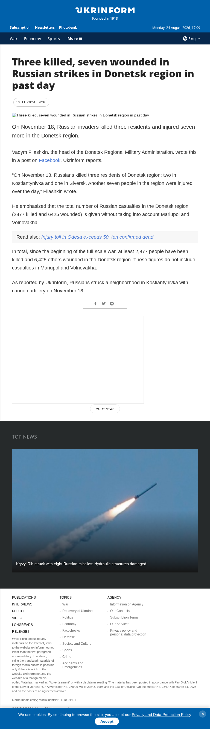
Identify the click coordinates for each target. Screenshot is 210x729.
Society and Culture (77, 644)
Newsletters (45, 27)
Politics (67, 617)
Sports (54, 38)
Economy (32, 38)
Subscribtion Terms (124, 617)
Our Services (119, 624)
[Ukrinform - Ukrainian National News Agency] (105, 10)
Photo (18, 611)
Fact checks (71, 630)
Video (17, 618)
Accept (106, 721)
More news (105, 408)
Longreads (22, 625)
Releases (21, 632)
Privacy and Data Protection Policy (161, 714)
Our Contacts (120, 611)
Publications (24, 597)
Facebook (49, 160)
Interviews (22, 604)
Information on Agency (126, 604)
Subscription (20, 27)
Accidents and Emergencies (72, 665)
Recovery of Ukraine (77, 611)
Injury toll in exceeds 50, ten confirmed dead (97, 237)
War (14, 38)
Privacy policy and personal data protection (128, 632)
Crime (66, 657)
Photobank (68, 27)
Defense (68, 637)
